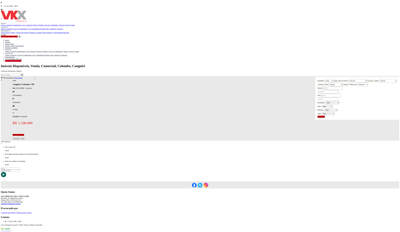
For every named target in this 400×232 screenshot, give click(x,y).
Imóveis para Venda (8, 213)
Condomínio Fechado (38, 29)
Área (319, 95)
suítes (319, 106)
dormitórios (321, 103)
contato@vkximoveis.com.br (11, 204)
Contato (3, 34)
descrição (16, 138)
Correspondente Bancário (60, 33)
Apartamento (17, 25)
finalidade (320, 81)
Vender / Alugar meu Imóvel (19, 33)
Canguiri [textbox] (345, 84)
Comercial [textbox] (370, 81)
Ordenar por (353, 84)
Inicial (7, 40)
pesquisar (321, 116)
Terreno (35, 25)
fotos (22, 138)
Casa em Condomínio (51, 25)
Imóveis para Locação (24, 213)
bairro (326, 84)
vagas (319, 113)
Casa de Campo (69, 25)
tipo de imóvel (343, 81)
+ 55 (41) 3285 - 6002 (13, 61)
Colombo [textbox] (320, 84)
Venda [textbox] (335, 81)
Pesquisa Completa (35, 33)
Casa (23, 25)
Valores (319, 88)
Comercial (28, 25)
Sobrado (41, 25)
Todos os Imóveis (6, 25)
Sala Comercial (51, 29)
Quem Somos (5, 33)
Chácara (61, 25)
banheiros (320, 110)
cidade (376, 81)
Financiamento (47, 33)
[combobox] (335, 81)
